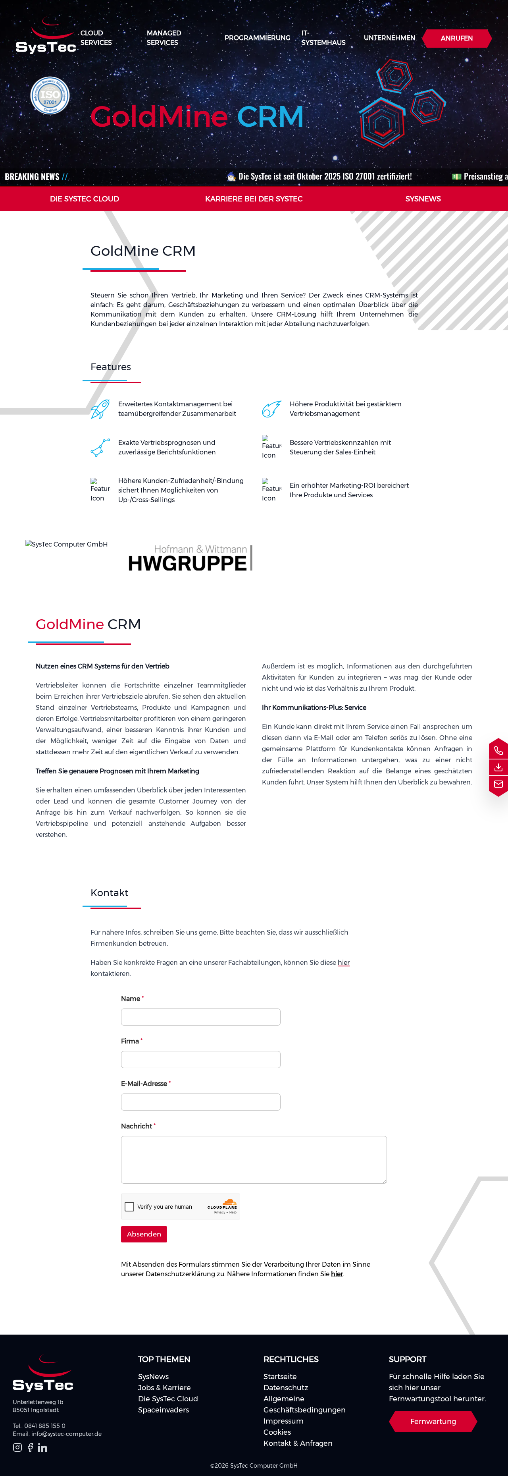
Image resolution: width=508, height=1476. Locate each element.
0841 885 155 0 (44, 1426)
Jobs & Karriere (164, 1387)
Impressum (284, 1421)
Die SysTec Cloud (168, 1399)
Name (132, 999)
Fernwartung (433, 1421)
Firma (131, 1041)
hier (344, 962)
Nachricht (138, 1126)
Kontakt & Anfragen (298, 1443)
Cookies (277, 1432)
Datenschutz (286, 1387)
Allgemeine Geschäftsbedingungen (305, 1404)
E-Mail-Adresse (146, 1084)
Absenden (144, 1234)
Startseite (280, 1376)
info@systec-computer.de (66, 1433)
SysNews (153, 1376)
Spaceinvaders (163, 1410)
